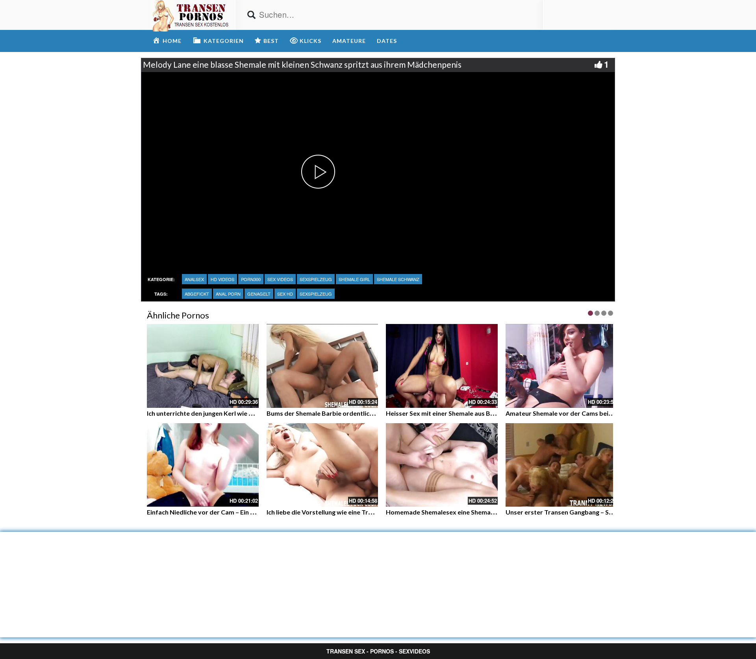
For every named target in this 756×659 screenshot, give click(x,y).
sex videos (280, 279)
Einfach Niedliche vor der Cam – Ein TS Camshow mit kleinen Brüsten (246, 512)
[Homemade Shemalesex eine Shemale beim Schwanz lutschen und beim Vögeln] (442, 465)
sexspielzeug (316, 279)
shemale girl (354, 279)
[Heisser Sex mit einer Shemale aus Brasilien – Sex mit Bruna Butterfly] (442, 366)
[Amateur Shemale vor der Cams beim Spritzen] (561, 366)
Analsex (194, 279)
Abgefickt (197, 294)
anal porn (228, 294)
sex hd (285, 294)
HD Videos (222, 279)
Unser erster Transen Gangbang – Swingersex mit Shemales (592, 512)
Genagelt (259, 294)
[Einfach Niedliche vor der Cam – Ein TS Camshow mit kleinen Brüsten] (203, 465)
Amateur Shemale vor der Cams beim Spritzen (573, 413)
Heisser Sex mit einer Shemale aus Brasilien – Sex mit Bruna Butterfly (486, 413)
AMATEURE (349, 40)
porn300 (251, 279)
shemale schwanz (398, 279)
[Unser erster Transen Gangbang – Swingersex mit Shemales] (561, 465)
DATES (387, 40)
